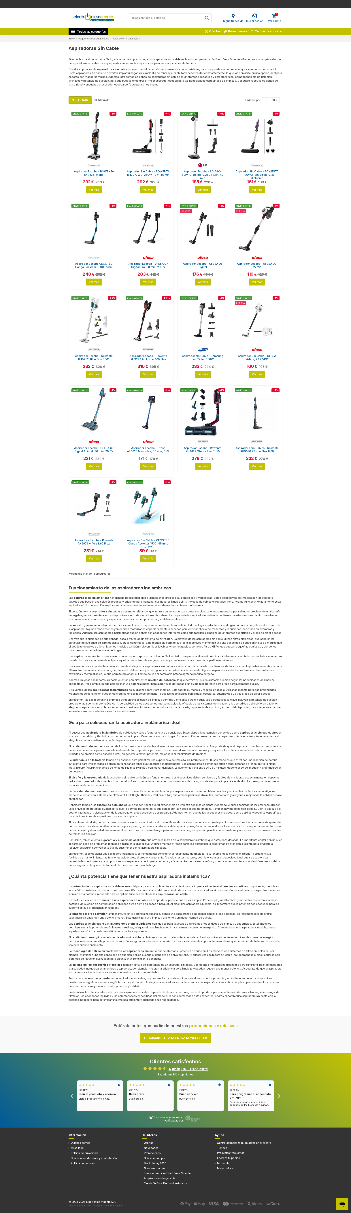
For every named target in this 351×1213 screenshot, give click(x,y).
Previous (72, 1095)
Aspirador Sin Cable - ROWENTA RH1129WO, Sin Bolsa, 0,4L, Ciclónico (257, 175)
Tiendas (222, 1148)
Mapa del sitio (226, 1168)
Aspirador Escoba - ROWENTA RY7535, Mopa (94, 173)
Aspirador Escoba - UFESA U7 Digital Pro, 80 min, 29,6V (148, 265)
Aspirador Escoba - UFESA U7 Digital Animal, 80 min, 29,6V (94, 449)
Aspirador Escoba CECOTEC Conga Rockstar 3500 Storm (94, 265)
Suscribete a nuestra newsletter (178, 1038)
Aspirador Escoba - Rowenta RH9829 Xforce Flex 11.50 (202, 449)
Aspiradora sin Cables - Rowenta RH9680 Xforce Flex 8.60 (257, 449)
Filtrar (82, 100)
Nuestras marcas (154, 1168)
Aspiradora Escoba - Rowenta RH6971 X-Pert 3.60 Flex (94, 541)
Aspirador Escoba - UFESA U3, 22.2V (257, 265)
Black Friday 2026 (155, 1163)
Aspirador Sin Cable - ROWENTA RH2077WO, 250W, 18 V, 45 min (148, 173)
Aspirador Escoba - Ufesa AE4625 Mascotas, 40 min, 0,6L (148, 449)
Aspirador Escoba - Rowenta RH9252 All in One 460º (94, 357)
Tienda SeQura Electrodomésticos (165, 1183)
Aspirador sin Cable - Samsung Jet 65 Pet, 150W (202, 357)
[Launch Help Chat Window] (342, 1204)
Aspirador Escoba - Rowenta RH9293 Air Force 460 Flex (148, 357)
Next (279, 1095)
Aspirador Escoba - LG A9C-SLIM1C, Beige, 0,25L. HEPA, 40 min (203, 175)
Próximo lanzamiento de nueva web (175, 3)
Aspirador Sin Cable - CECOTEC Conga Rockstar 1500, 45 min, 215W (148, 543)
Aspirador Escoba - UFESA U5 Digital (202, 265)
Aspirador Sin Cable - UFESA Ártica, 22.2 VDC (257, 357)
